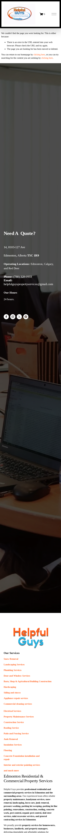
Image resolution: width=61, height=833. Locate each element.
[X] (19, 316)
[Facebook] (6, 316)
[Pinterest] (25, 316)
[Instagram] (12, 316)
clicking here (39, 54)
